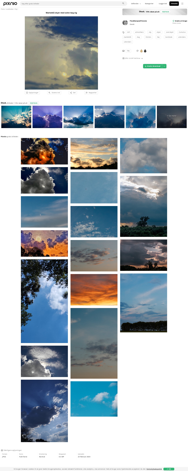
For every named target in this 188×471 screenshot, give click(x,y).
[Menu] (182, 3)
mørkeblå (127, 37)
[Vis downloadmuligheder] (164, 66)
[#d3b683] (141, 50)
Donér (132, 24)
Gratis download (153, 66)
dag (138, 37)
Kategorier (149, 4)
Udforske (134, 4)
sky (150, 32)
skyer (159, 32)
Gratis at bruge (181, 21)
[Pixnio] (10, 4)
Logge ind (163, 4)
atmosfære (139, 32)
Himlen (148, 37)
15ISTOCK (33, 103)
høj (158, 37)
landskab (168, 37)
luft (128, 32)
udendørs (182, 37)
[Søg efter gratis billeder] (123, 3)
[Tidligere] (27, 50)
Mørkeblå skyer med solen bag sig (61, 13)
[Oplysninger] (142, 58)
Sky (128, 51)
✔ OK (169, 469)
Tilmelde (174, 4)
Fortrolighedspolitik (154, 469)
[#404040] (145, 50)
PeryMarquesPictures (138, 21)
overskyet (170, 32)
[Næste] (95, 50)
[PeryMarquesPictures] (125, 25)
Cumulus (182, 32)
